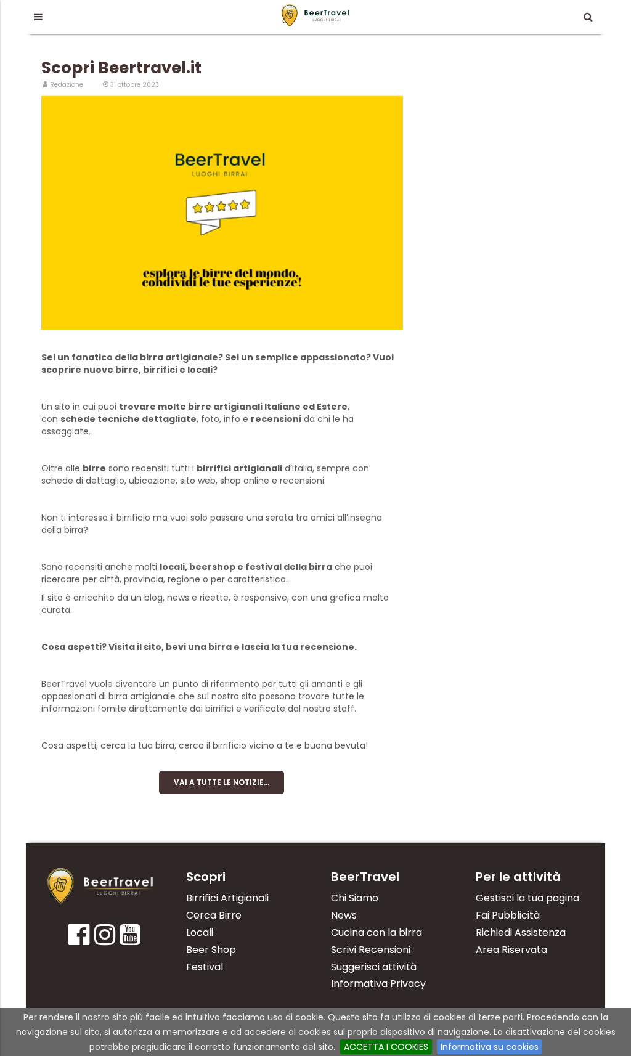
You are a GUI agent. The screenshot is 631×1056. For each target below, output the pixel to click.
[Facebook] (78, 939)
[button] (38, 16)
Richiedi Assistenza (521, 932)
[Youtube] (129, 939)
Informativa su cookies (490, 1047)
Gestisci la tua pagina (527, 898)
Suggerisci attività (374, 967)
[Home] (101, 886)
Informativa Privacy (378, 984)
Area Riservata (511, 950)
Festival (204, 967)
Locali (199, 932)
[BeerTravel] (315, 15)
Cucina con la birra (376, 932)
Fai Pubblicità (508, 915)
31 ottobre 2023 (134, 84)
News (344, 915)
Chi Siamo (354, 898)
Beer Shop (211, 950)
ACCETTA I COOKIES (386, 1047)
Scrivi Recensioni (370, 950)
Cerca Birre (214, 915)
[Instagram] (104, 939)
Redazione (66, 84)
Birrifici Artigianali (227, 898)
